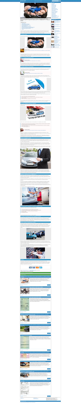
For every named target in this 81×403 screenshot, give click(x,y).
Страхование (22, 285)
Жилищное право (54, 5)
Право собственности (54, 15)
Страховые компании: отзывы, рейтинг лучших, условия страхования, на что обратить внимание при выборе (35, 276)
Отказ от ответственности (32, 402)
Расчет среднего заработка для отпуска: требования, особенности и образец (34, 73)
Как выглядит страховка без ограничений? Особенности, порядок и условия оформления (35, 130)
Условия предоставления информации (25, 402)
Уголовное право (54, 13)
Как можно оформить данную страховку (26, 25)
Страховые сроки (24, 23)
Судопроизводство (54, 16)
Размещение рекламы (35, 398)
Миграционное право (54, 8)
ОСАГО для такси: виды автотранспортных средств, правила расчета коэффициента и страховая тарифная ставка (37, 50)
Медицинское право (54, 12)
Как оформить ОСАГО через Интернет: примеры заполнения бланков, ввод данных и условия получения (35, 352)
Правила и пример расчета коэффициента (26, 26)
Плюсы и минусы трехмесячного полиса (26, 28)
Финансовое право (54, 6)
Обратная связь (22, 398)
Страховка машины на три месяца (25, 24)
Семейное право (54, 10)
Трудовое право (53, 7)
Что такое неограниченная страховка (26, 335)
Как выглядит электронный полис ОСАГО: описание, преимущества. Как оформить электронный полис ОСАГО (35, 381)
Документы (53, 4)
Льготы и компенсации (54, 11)
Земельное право (54, 14)
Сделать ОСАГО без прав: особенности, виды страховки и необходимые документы (33, 361)
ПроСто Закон (23, 0)
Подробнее (48, 322)
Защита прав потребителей (55, 17)
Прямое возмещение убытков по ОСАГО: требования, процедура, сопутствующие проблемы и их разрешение (35, 325)
